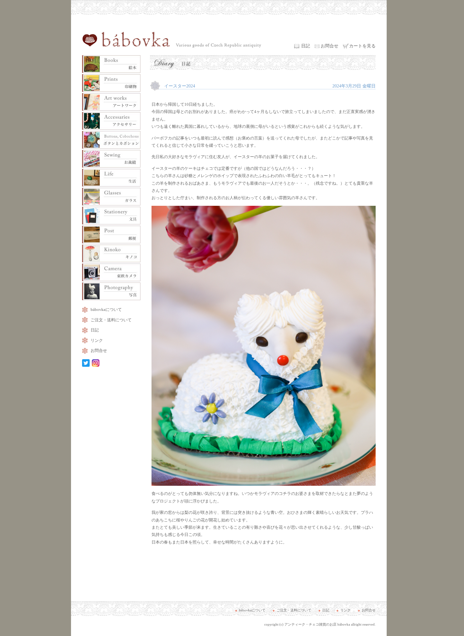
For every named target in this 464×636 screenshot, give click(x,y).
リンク (97, 340)
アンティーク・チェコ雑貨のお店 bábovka (317, 624)
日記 (305, 46)
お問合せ (329, 46)
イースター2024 (179, 86)
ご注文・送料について (111, 320)
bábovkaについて (106, 309)
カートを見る (362, 46)
